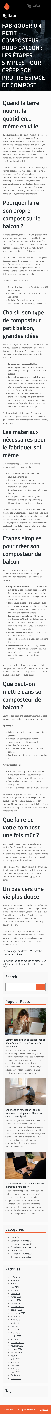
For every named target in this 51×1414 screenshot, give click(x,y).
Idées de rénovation (19, 1253)
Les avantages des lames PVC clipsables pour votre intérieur (23, 952)
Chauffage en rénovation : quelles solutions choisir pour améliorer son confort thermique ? (24, 1113)
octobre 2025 (16, 1309)
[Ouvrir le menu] (29, 14)
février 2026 (16, 1296)
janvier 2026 (16, 1300)
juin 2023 (15, 1362)
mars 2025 (15, 1332)
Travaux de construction (21, 1257)
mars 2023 (15, 1372)
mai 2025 (15, 1326)
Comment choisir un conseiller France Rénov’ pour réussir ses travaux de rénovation (25, 1043)
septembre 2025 (18, 1313)
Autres (14, 1237)
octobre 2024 (16, 1349)
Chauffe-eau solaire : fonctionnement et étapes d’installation (24, 1185)
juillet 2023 (15, 1358)
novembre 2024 (17, 1345)
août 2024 (15, 1355)
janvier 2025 (16, 1339)
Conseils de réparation (20, 1243)
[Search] (40, 987)
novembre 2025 (17, 1306)
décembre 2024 (17, 1342)
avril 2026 (15, 1290)
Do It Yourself (16, 1250)
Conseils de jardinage (20, 1240)
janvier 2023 (16, 1378)
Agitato (9, 15)
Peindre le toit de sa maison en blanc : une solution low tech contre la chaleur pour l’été (24, 964)
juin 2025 (15, 1322)
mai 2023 (15, 1365)
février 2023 (16, 1375)
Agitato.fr (44, 1409)
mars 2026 (15, 1293)
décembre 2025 (17, 1303)
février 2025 (16, 1336)
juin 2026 (15, 1283)
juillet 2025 (15, 1319)
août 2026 (15, 1277)
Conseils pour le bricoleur (21, 1247)
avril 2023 (15, 1368)
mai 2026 (15, 1287)
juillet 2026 (15, 1280)
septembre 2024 (18, 1352)
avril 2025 (15, 1329)
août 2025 (15, 1316)
